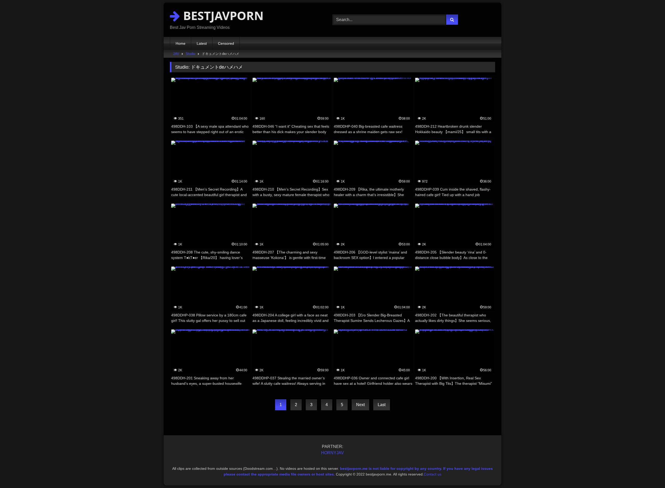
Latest (202, 43)
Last (381, 404)
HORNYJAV (332, 453)
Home (180, 43)
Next (360, 404)
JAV (176, 54)
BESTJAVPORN (222, 15)
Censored (226, 43)
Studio (190, 54)
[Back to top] (649, 472)
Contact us (432, 474)
